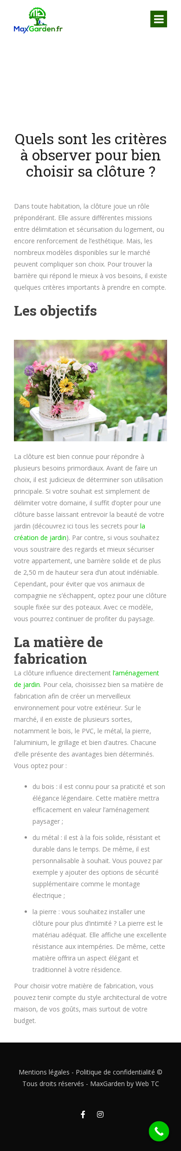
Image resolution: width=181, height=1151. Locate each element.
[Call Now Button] (159, 1131)
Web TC (147, 1083)
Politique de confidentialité (115, 1072)
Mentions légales (44, 1072)
